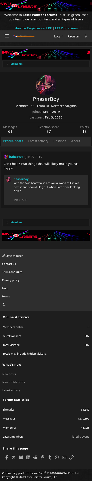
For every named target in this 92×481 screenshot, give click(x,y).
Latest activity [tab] (38, 141)
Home (6, 296)
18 (84, 131)
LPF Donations (66, 28)
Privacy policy (10, 280)
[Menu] (7, 36)
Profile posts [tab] (13, 141)
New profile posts (13, 382)
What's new (11, 364)
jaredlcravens (80, 436)
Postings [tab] (59, 141)
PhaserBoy (21, 179)
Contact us (9, 264)
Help (5, 288)
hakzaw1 (16, 156)
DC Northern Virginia (61, 106)
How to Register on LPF (33, 28)
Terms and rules (12, 272)
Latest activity (11, 390)
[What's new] (86, 36)
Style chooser (14, 256)
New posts (9, 374)
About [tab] (75, 141)
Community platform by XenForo (41, 473)
